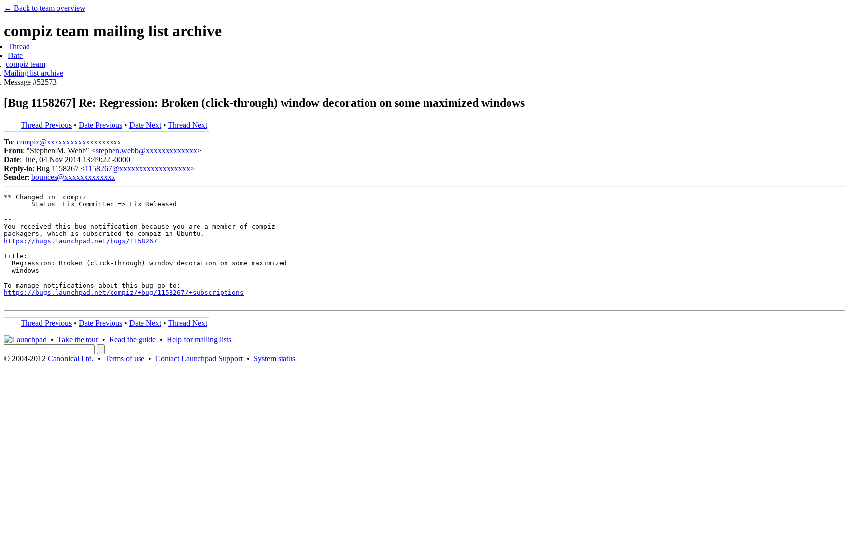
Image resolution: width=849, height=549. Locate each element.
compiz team (25, 64)
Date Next (145, 125)
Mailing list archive (33, 73)
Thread (19, 46)
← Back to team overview (44, 8)
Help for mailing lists (199, 339)
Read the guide (132, 339)
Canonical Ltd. (71, 358)
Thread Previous (46, 125)
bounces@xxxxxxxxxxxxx (73, 177)
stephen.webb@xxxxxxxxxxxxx (146, 150)
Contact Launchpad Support (199, 358)
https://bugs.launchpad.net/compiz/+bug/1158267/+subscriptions (124, 292)
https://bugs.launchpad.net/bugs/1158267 (80, 241)
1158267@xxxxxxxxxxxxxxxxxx (137, 168)
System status (274, 358)
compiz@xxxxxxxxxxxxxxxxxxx (69, 142)
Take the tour (77, 339)
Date (15, 55)
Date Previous (100, 125)
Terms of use (124, 358)
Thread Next (187, 125)
